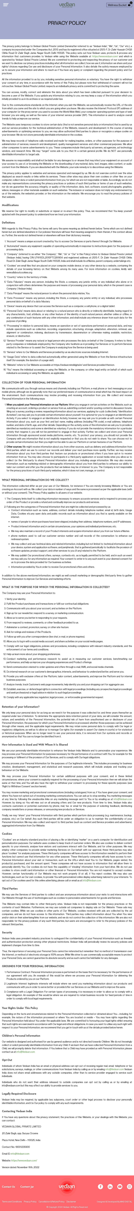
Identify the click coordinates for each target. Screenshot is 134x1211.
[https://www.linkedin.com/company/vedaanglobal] (110, 1186)
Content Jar (27, 1187)
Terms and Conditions (12, 1201)
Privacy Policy (30, 1201)
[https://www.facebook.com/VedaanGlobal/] (100, 1186)
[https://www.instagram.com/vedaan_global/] (129, 1186)
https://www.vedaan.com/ (105, 56)
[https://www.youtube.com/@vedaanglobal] (119, 1186)
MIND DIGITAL (126, 1201)
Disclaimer (71, 1201)
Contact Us (8, 1187)
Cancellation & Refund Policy (51, 1201)
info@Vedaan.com (123, 799)
